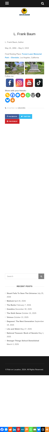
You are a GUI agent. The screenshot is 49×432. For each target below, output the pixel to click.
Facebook (12, 116)
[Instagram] (19, 83)
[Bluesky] (7, 100)
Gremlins (11, 309)
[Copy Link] (7, 95)
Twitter (27, 116)
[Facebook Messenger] (17, 95)
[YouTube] (29, 83)
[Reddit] (23, 95)
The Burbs (11, 305)
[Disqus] (24, 164)
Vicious (10, 317)
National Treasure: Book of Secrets (22, 333)
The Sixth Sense (14, 313)
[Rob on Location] (24, 17)
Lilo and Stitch (13, 329)
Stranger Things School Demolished (23, 341)
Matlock (10, 301)
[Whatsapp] (28, 95)
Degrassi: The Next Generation (20, 321)
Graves (21, 108)
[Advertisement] (24, 401)
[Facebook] (10, 83)
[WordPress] (33, 95)
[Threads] (38, 95)
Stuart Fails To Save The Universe (22, 293)
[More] (12, 100)
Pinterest (13, 121)
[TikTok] (39, 83)
